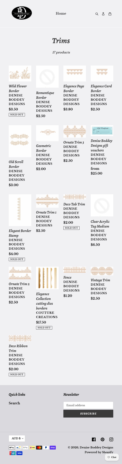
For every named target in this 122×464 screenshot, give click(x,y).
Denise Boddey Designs (96, 447)
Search (14, 403)
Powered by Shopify (99, 452)
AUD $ (16, 438)
